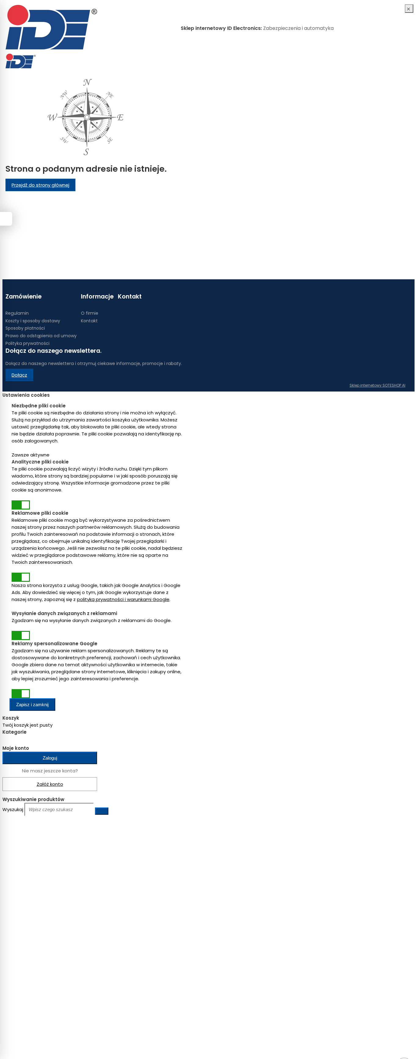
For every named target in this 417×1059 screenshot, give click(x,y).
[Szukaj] (402, 61)
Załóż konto (50, 784)
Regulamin (17, 313)
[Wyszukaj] (101, 811)
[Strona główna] (51, 28)
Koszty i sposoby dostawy (32, 321)
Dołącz (19, 375)
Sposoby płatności (25, 328)
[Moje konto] (390, 61)
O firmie (89, 313)
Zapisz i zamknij (32, 704)
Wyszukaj (12, 809)
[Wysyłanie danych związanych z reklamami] (21, 635)
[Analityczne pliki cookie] (21, 505)
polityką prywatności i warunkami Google (123, 599)
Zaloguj (50, 757)
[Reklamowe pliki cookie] (21, 577)
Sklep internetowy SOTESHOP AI (377, 385)
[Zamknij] (409, 8)
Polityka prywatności (27, 343)
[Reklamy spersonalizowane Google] (21, 693)
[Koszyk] (396, 61)
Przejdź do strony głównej (40, 185)
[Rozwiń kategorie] (43, 58)
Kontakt (89, 321)
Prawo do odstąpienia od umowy (41, 336)
